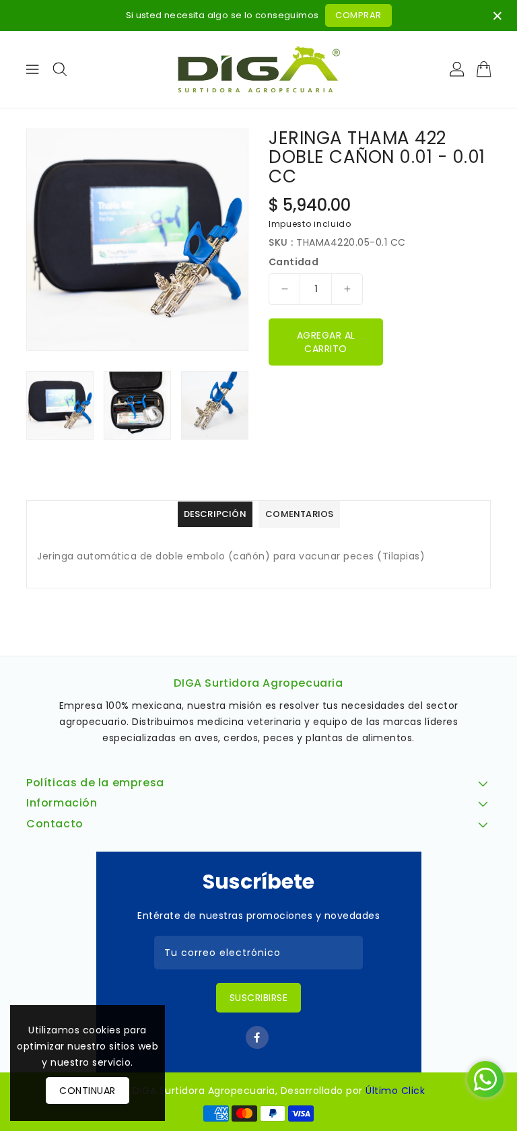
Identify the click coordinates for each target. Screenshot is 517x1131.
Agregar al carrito (326, 342)
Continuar (87, 1090)
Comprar (358, 15)
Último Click (395, 1090)
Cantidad (293, 262)
